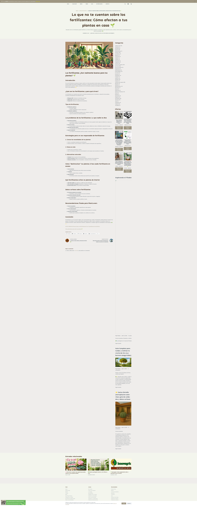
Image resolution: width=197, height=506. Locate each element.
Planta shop (67, 490)
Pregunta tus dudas (69, 497)
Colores (116, 63)
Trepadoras (117, 102)
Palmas (116, 89)
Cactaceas (117, 56)
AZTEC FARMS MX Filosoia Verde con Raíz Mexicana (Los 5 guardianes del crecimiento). (82, 226)
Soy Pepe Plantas (68, 495)
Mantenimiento (111, 33)
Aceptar (124, 503)
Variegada (117, 105)
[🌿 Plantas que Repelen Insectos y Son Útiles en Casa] (98, 464)
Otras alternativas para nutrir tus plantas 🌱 (73, 228)
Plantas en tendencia (119, 91)
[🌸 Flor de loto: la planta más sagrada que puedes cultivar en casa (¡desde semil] (75, 464)
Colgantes (117, 61)
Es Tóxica (117, 72)
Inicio (66, 489)
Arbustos (117, 52)
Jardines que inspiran (119, 82)
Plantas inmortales (114, 497)
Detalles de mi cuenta (92, 494)
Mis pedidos (90, 493)
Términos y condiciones (93, 498)
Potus (116, 93)
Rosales (116, 94)
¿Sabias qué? (92, 33)
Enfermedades (118, 71)
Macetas (116, 83)
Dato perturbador (105, 33)
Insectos (116, 80)
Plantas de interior (114, 498)
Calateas (116, 59)
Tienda (66, 493)
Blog (66, 494)
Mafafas (116, 84)
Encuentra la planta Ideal (70, 498)
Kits (112, 495)
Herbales (117, 79)
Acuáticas (117, 47)
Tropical (116, 103)
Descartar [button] (194, 1)
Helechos (117, 78)
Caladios (116, 57)
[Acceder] (128, 4)
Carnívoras (117, 60)
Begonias (117, 55)
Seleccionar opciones (119, 128)
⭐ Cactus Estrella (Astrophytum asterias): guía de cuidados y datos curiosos (122, 395)
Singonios (117, 97)
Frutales (116, 76)
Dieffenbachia (117, 70)
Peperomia (117, 90)
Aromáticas (117, 53)
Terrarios (117, 99)
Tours (116, 101)
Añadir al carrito (127, 128)
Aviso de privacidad (92, 497)
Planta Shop (113, 489)
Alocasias (117, 48)
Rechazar (129, 503)
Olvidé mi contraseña (92, 495)
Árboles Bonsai (118, 51)
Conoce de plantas (98, 33)
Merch (66, 491)
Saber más (38, 1)
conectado (76, 250)
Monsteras (117, 87)
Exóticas (116, 74)
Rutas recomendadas (69, 499)
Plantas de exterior (115, 499)
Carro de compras (91, 490)
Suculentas (117, 98)
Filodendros (117, 75)
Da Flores (117, 66)
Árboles (116, 49)
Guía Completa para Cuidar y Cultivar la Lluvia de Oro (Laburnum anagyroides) (123, 352)
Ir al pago (90, 491)
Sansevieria (117, 95)
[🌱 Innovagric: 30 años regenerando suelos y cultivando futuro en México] (121, 464)
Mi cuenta (90, 489)
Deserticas (117, 68)
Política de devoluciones (93, 499)
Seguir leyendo (118, 387)
